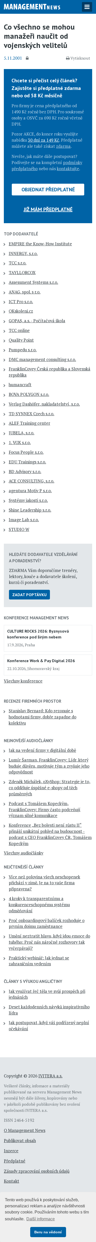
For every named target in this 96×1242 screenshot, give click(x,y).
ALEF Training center (29, 423)
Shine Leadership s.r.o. (30, 510)
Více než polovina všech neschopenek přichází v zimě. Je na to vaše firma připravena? (44, 883)
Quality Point (21, 340)
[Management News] (32, 6)
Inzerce (11, 1151)
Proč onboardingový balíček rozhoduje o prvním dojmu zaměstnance (46, 923)
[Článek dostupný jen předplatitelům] (28, 58)
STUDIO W (19, 529)
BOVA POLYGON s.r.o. (29, 394)
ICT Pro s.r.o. (21, 301)
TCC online (19, 330)
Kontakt (11, 1181)
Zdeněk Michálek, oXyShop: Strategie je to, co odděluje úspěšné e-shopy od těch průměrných (49, 788)
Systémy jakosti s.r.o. (28, 500)
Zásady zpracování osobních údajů (36, 1171)
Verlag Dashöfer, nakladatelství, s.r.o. (44, 404)
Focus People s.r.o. (26, 452)
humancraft (20, 385)
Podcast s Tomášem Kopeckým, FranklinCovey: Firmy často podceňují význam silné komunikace (44, 810)
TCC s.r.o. (17, 263)
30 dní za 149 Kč (43, 140)
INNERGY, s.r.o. (23, 253)
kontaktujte (68, 168)
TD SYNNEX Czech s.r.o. (31, 414)
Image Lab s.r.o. (24, 520)
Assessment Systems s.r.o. (33, 282)
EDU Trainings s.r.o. (27, 462)
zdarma (63, 146)
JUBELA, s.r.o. (21, 433)
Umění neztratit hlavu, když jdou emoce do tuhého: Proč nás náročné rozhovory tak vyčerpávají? (49, 942)
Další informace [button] (40, 1219)
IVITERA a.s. (50, 1076)
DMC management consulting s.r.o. (42, 359)
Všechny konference (23, 681)
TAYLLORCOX (22, 272)
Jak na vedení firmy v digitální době (42, 750)
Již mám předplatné (48, 209)
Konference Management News (36, 618)
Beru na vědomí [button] (48, 1232)
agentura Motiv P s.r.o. (30, 490)
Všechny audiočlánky (23, 853)
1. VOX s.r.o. (20, 442)
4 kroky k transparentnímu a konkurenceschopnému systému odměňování (39, 905)
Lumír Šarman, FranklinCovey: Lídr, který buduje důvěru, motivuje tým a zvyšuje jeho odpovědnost (49, 766)
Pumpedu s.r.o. (23, 350)
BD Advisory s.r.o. (25, 471)
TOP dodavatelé (21, 234)
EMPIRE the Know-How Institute (40, 244)
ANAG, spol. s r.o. (24, 292)
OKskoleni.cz (21, 311)
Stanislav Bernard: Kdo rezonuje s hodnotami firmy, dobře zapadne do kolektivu (42, 717)
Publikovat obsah (20, 1140)
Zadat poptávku (29, 594)
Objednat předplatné (48, 189)
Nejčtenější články (24, 867)
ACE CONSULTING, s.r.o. (31, 481)
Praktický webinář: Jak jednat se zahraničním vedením (39, 961)
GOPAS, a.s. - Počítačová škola (37, 321)
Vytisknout (80, 58)
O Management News (24, 1130)
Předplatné (14, 1161)
